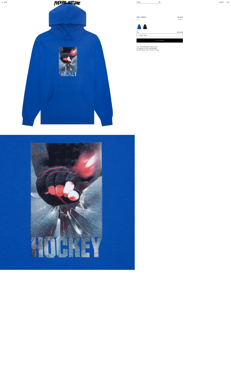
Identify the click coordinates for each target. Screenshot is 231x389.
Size (138, 32)
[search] (159, 2)
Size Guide (180, 32)
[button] (139, 27)
